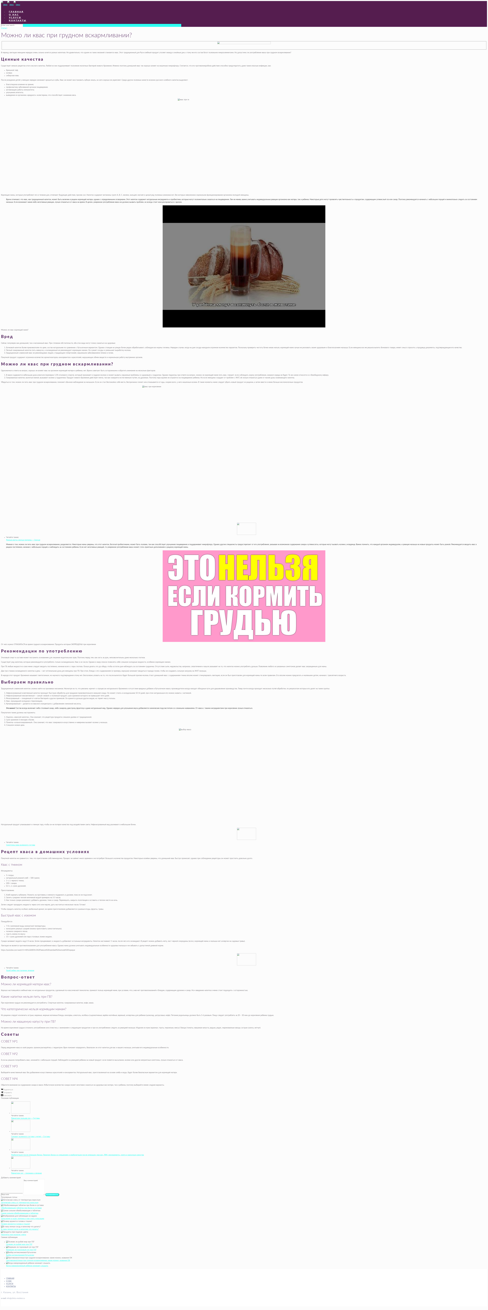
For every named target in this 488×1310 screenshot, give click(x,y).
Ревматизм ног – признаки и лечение (26, 1173)
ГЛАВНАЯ (10, 1278)
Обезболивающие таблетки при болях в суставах (21, 1208)
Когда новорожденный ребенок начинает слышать (27, 1266)
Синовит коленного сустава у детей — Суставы (30, 1137)
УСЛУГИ (9, 1284)
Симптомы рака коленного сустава (20, 845)
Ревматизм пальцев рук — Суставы (25, 1118)
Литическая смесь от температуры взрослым (19, 1203)
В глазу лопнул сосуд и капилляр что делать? (20, 1229)
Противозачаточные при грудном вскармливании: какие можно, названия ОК (38, 1260)
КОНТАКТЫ (11, 1286)
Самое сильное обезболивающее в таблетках (19, 1213)
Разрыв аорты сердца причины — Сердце (23, 540)
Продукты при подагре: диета (13, 1235)
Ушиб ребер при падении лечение (20, 971)
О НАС (9, 1281)
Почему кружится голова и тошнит (15, 1224)
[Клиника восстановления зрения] (10, 5)
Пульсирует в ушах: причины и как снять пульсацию (22, 1219)
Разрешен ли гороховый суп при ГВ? (21, 1250)
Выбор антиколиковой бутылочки (20, 1255)
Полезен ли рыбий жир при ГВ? (19, 1244)
